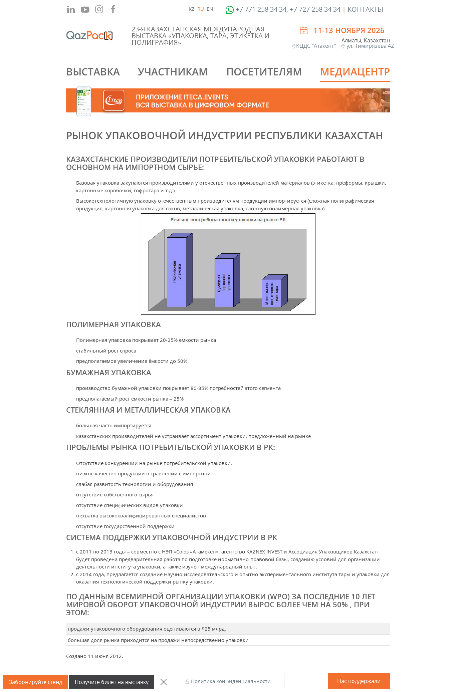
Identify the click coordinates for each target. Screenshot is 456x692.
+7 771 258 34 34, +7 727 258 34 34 (288, 9)
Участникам (173, 71)
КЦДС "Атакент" (316, 45)
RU (200, 8)
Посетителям (264, 71)
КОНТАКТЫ (365, 9)
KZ (192, 8)
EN (210, 8)
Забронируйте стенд (35, 682)
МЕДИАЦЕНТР (355, 71)
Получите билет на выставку (112, 682)
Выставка (93, 71)
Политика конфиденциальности (230, 681)
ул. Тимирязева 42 (369, 45)
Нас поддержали (359, 681)
